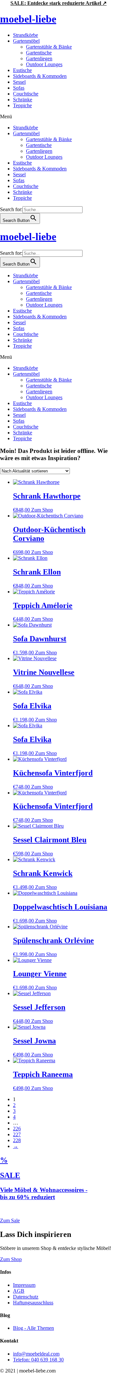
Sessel (19, 82)
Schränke (22, 99)
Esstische (22, 70)
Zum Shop (42, 510)
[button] (58, 117)
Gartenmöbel (26, 41)
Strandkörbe (25, 35)
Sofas (18, 88)
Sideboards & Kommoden (40, 76)
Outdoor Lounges (44, 64)
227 (17, 1134)
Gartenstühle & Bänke (49, 47)
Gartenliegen (39, 58)
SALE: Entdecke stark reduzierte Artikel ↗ (58, 3)
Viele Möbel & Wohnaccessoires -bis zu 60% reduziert (43, 1193)
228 (17, 1140)
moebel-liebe (28, 19)
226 (17, 1128)
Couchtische (25, 93)
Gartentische (39, 52)
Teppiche (22, 105)
